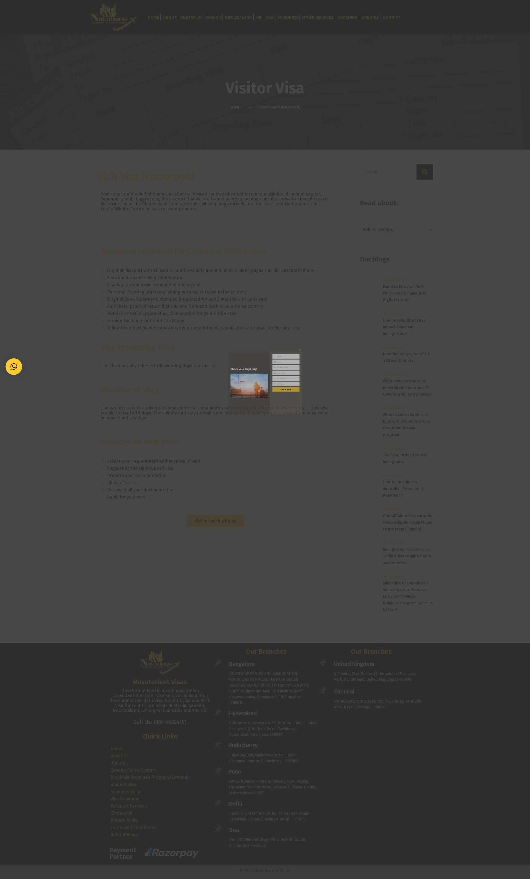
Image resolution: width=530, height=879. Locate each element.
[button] (14, 366)
